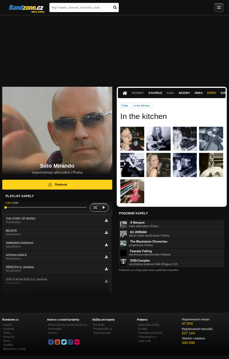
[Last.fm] (77, 342)
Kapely (7, 324)
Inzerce (52, 332)
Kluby (6, 340)
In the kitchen (142, 105)
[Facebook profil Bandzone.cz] (51, 342)
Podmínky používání (150, 332)
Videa (199, 93)
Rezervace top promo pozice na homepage (67, 326)
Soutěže (8, 344)
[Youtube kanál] (57, 342)
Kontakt (142, 328)
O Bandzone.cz (147, 336)
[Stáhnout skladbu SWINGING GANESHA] (106, 244)
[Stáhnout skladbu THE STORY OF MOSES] (106, 220)
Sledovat (61, 184)
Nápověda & (148, 324)
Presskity (98, 324)
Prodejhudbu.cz (102, 328)
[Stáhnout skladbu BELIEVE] (106, 232)
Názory (184, 93)
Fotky (211, 93)
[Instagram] (70, 342)
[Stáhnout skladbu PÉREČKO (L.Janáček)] (106, 268)
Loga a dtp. (145, 340)
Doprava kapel (102, 332)
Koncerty (8, 328)
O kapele (155, 93)
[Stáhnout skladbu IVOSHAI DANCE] (106, 256)
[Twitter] (64, 342)
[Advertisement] (114, 48)
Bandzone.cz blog (14, 349)
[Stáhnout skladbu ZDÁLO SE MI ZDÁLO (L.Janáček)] (106, 281)
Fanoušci (9, 336)
